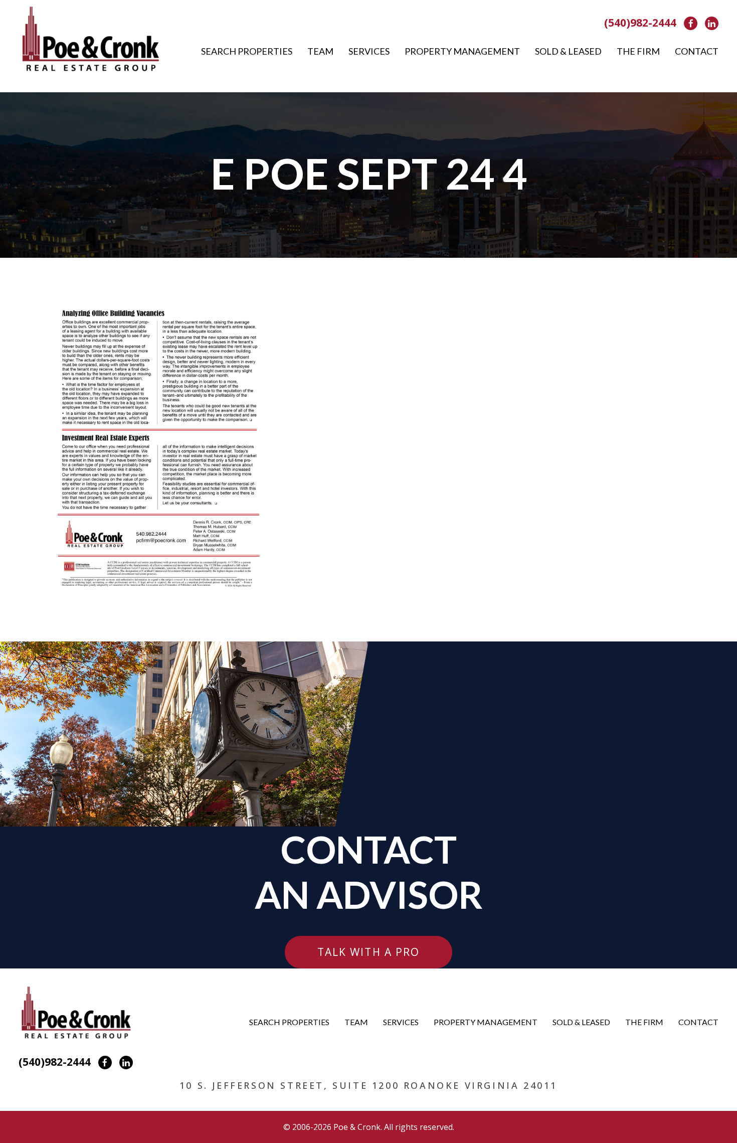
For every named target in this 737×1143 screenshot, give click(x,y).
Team (320, 51)
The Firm (638, 51)
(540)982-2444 (640, 23)
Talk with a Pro (368, 952)
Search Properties (246, 51)
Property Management (462, 51)
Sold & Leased (568, 51)
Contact (696, 51)
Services (369, 51)
